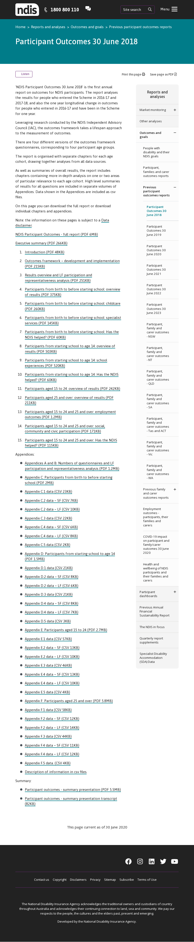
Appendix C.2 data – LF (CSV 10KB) (52, 509)
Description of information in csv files (56, 772)
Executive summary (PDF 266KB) (41, 243)
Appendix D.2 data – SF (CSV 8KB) (51, 577)
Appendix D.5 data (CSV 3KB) (48, 621)
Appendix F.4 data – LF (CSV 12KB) (52, 754)
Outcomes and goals (87, 27)
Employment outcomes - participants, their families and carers (155, 517)
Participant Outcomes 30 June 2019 (156, 230)
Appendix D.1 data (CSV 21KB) (49, 568)
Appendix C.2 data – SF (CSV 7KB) (51, 500)
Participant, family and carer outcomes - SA (158, 401)
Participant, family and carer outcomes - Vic (158, 448)
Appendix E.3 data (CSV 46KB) (48, 665)
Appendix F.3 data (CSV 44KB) (48, 736)
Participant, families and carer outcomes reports (156, 171)
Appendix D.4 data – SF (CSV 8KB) (51, 603)
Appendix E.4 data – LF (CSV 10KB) (52, 683)
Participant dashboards (149, 594)
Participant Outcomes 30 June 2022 (156, 289)
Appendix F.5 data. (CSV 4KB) (48, 763)
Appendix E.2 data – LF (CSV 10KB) (52, 657)
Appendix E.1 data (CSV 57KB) (48, 639)
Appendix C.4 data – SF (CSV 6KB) (51, 527)
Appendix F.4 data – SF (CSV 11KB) (52, 745)
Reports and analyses (48, 27)
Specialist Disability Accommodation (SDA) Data (153, 657)
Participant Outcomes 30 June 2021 (156, 269)
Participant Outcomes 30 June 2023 (156, 308)
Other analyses (151, 121)
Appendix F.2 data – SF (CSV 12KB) (52, 719)
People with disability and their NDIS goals (156, 152)
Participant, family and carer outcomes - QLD (158, 377)
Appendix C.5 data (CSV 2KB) (47, 545)
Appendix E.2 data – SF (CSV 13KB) (52, 648)
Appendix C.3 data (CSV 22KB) (48, 518)
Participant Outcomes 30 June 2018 (156, 211)
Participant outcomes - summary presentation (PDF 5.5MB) (73, 790)
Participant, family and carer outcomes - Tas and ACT (158, 424)
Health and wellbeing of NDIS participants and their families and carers (155, 572)
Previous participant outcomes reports (140, 27)
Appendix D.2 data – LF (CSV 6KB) (51, 586)
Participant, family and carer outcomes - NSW (158, 330)
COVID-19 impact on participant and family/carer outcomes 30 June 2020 (156, 544)
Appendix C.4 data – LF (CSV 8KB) (51, 536)
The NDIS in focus (152, 627)
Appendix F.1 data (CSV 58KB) (48, 710)
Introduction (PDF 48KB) (44, 252)
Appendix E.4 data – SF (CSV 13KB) (52, 674)
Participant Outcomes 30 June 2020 (156, 250)
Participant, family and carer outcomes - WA (158, 471)
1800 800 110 (65, 9)
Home (20, 27)
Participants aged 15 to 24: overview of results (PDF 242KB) (72, 389)
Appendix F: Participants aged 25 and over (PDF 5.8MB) (69, 701)
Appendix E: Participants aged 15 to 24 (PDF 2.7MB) (66, 630)
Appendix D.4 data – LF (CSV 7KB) (51, 612)
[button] (175, 110)
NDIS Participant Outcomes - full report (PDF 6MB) (56, 234)
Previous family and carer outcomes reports (156, 493)
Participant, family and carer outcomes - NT (158, 354)
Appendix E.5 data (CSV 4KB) (47, 692)
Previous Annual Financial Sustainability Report (154, 611)
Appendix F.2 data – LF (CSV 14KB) (52, 728)
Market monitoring (153, 110)
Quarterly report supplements (151, 640)
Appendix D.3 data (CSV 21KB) (49, 594)
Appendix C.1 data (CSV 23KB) (48, 491)
